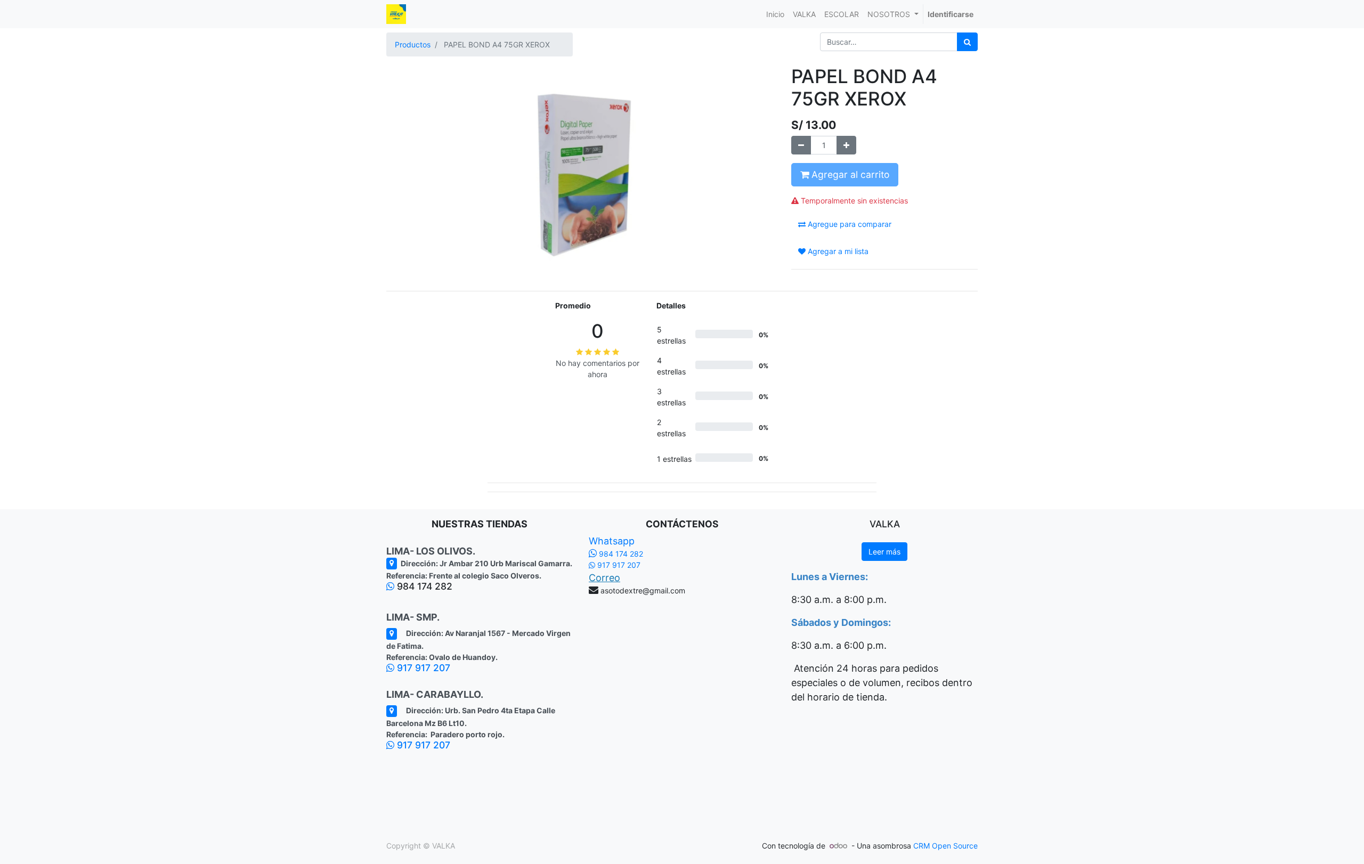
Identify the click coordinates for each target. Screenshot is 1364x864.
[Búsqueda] (967, 41)
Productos (413, 44)
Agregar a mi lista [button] (837, 251)
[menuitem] (775, 14)
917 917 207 (422, 667)
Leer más (884, 551)
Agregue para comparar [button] (848, 224)
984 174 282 (620, 553)
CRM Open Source (945, 845)
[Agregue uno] (846, 145)
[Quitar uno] (801, 145)
